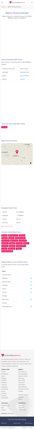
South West (21, 385)
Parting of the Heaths (7, 251)
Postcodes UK (5, 405)
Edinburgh (4, 387)
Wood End (4, 235)
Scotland (20, 397)
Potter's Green (5, 240)
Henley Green (22, 240)
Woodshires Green (20, 246)
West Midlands (24, 75)
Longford (12, 243)
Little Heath (19, 243)
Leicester (4, 393)
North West (21, 380)
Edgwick (12, 246)
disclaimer (24, 427)
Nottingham (4, 398)
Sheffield (3, 380)
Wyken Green (14, 240)
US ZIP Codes (22, 410)
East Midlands (22, 372)
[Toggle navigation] (2, 2)
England (22, 79)
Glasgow (3, 378)
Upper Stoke (12, 248)
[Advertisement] (17, 38)
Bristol (3, 391)
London (3, 372)
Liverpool (4, 385)
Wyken (18, 248)
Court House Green (20, 238)
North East (21, 378)
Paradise (26, 243)
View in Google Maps (7, 226)
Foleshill (4, 248)
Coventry (4, 127)
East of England (22, 374)
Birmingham (5, 374)
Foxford (11, 238)
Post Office (21, 408)
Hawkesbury (5, 243)
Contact (3, 410)
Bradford (4, 382)
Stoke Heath (5, 246)
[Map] (17, 154)
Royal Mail (21, 405)
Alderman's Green (13, 235)
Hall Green (22, 235)
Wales (20, 399)
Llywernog (10, 413)
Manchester (4, 389)
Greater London (22, 376)
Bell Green (4, 238)
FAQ (2, 408)
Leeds (3, 376)
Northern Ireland (23, 395)
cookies (31, 427)
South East (21, 382)
